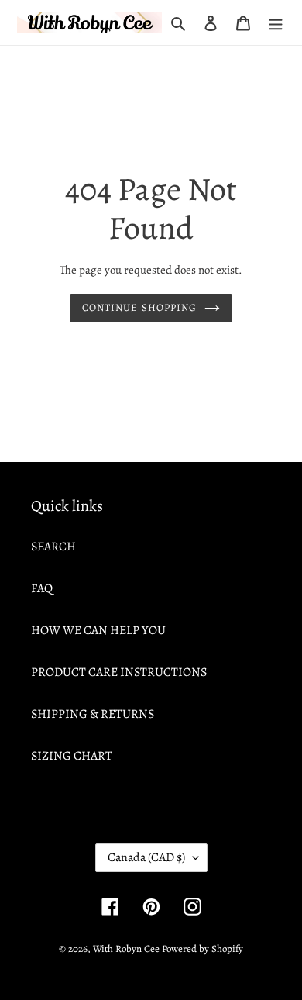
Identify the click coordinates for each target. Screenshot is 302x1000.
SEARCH (53, 546)
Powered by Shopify (202, 948)
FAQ (42, 588)
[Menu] (275, 22)
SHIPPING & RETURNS (92, 713)
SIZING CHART (71, 755)
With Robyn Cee (126, 948)
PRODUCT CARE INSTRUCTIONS (119, 672)
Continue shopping (139, 308)
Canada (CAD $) (146, 857)
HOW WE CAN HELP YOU (98, 630)
